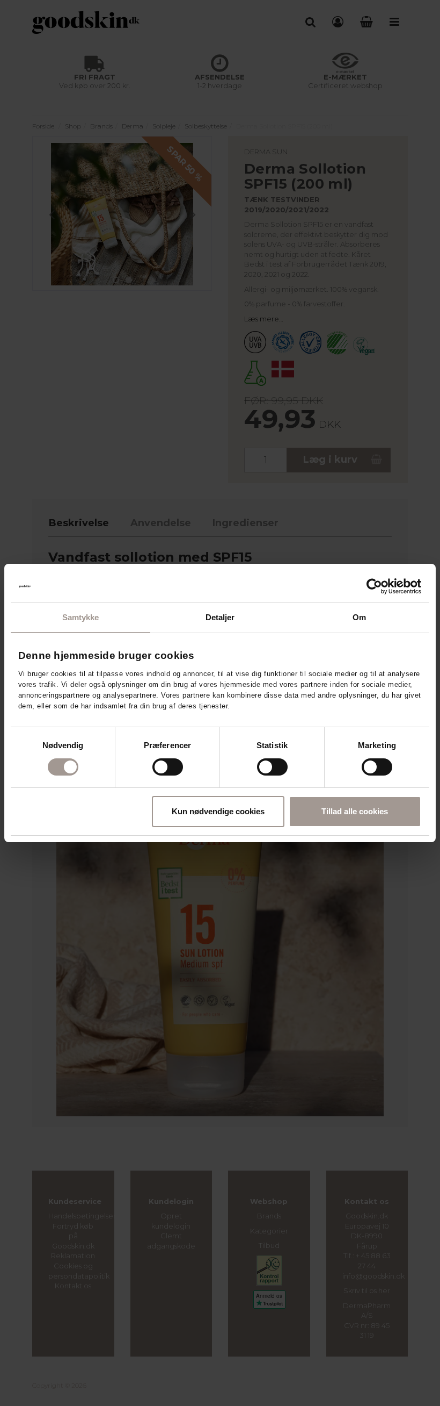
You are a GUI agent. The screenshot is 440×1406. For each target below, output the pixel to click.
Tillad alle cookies (354, 811)
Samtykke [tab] (80, 617)
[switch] (167, 767)
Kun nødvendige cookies (218, 811)
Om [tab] (359, 617)
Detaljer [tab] (220, 617)
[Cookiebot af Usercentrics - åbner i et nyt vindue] (374, 586)
